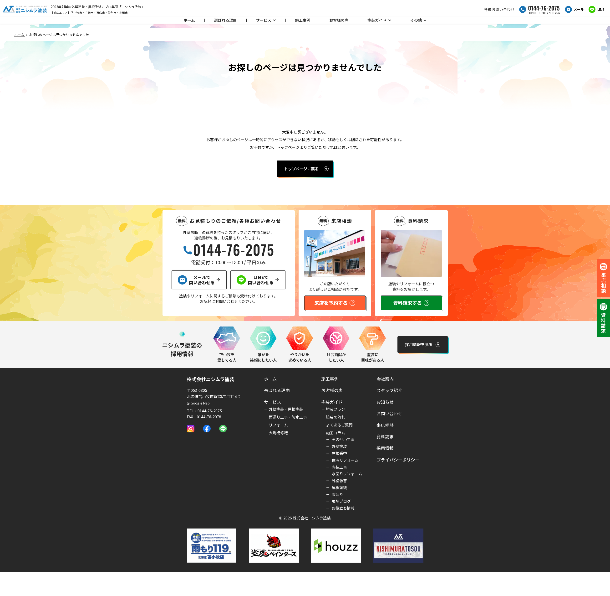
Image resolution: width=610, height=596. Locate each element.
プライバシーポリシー (397, 459)
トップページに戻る (301, 168)
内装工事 (339, 467)
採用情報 (385, 448)
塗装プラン (335, 409)
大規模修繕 (278, 432)
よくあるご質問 (339, 425)
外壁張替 (339, 480)
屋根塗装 (339, 487)
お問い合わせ (389, 413)
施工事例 (302, 20)
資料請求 (385, 436)
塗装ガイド (376, 20)
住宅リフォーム (344, 460)
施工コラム (335, 432)
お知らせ (385, 402)
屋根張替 (339, 453)
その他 (416, 20)
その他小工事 (343, 439)
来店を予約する (331, 302)
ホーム (189, 20)
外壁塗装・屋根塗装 (286, 409)
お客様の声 (338, 20)
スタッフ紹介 (389, 390)
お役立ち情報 (343, 508)
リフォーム (278, 425)
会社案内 (385, 379)
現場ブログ (341, 501)
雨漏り (337, 494)
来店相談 (385, 425)
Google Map (200, 403)
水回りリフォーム (346, 474)
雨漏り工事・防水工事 (288, 417)
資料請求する (407, 302)
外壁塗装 (339, 446)
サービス (263, 20)
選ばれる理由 (225, 20)
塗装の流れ (335, 417)
